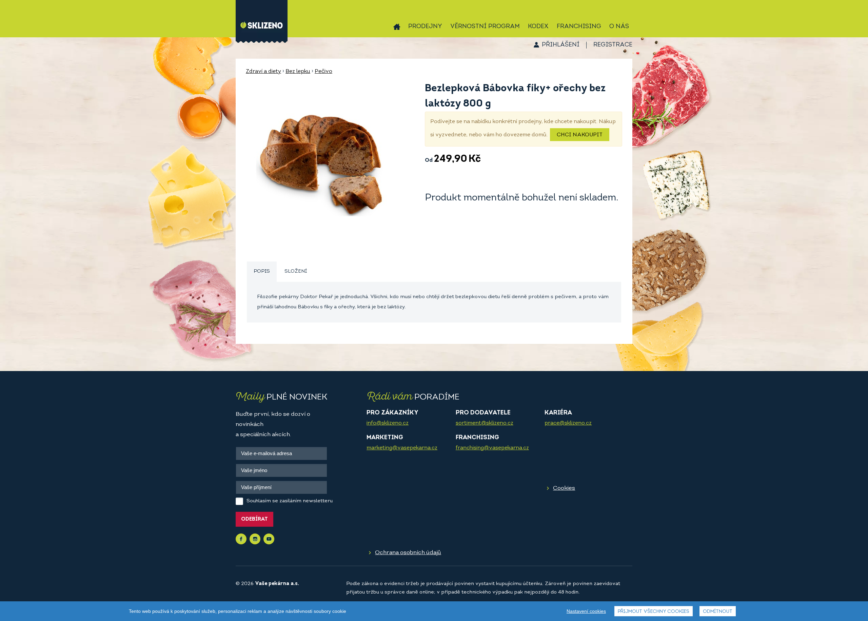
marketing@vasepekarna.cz (402, 448)
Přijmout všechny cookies (653, 611)
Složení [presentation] (295, 271)
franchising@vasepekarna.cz (492, 448)
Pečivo (323, 71)
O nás (619, 27)
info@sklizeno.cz (388, 423)
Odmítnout (717, 611)
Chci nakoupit (580, 135)
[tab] (262, 271)
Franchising (579, 27)
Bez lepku (297, 71)
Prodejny (425, 27)
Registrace (612, 45)
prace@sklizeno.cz (568, 423)
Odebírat (254, 519)
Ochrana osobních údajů (408, 553)
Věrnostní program (485, 27)
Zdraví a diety (263, 71)
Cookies (564, 488)
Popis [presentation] (262, 271)
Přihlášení (560, 45)
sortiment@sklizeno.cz (484, 423)
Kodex (538, 27)
